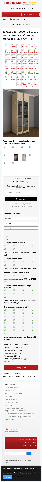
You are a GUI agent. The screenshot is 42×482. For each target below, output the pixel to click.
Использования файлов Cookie (19, 417)
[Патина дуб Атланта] (5, 275)
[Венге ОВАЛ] (23, 330)
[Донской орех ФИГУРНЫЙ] (14, 323)
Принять (7, 477)
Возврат (9, 405)
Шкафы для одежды (17, 19)
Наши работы (11, 402)
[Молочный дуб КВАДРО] (23, 326)
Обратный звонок (31, 14)
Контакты (9, 420)
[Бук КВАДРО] (32, 313)
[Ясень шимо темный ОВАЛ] (5, 313)
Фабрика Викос (12, 387)
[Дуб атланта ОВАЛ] (5, 297)
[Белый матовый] (14, 245)
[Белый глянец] (5, 245)
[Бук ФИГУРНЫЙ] (23, 313)
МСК (10, 9)
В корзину (21, 368)
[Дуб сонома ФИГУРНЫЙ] (32, 316)
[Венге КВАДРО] (14, 330)
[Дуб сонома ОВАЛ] (23, 316)
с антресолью (20, 376)
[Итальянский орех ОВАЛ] (23, 320)
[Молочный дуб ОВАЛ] (32, 326)
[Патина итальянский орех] (23, 275)
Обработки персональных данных (21, 206)
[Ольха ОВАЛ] (32, 323)
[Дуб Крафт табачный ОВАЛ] (14, 290)
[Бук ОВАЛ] (5, 316)
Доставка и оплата (13, 393)
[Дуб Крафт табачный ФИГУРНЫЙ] (5, 290)
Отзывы (8, 396)
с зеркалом (31, 376)
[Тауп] (14, 249)
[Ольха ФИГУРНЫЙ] (5, 326)
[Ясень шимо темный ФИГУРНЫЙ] (14, 313)
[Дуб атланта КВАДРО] (32, 293)
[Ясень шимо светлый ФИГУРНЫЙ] (23, 310)
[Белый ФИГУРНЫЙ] (5, 333)
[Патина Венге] (14, 275)
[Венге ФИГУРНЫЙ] (5, 330)
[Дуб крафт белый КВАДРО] (23, 290)
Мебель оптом (11, 399)
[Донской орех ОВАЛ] (5, 323)
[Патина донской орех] (32, 275)
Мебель (5, 19)
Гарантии (9, 390)
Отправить (21, 199)
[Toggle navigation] (5, 14)
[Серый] (5, 249)
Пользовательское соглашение (19, 414)
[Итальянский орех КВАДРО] (14, 320)
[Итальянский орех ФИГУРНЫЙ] (5, 320)
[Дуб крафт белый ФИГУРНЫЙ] (32, 290)
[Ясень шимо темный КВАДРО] (32, 310)
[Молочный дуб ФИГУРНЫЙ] (14, 326)
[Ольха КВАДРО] (23, 323)
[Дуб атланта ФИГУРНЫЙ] (23, 293)
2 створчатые (15, 373)
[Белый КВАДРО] (32, 330)
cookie (34, 473)
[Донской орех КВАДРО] (32, 320)
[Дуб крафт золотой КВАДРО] (5, 293)
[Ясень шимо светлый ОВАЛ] (14, 310)
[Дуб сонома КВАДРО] (14, 316)
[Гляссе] (23, 245)
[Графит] (32, 245)
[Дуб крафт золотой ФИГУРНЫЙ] (14, 293)
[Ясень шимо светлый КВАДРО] (5, 310)
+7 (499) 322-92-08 (24, 8)
